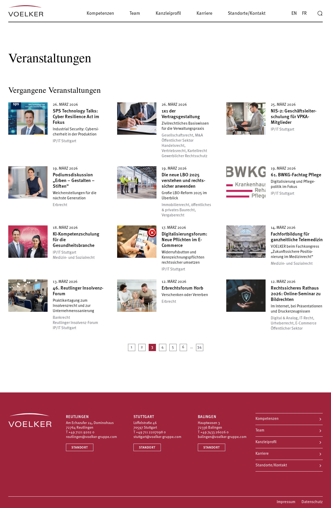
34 (199, 347)
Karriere (262, 454)
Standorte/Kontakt (271, 465)
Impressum (286, 502)
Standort (79, 447)
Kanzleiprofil (265, 442)
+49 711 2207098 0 (151, 432)
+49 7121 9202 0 (81, 432)
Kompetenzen (267, 419)
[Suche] (320, 13)
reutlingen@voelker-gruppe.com (91, 437)
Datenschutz (312, 502)
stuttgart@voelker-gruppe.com (157, 437)
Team (259, 431)
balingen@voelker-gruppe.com (222, 437)
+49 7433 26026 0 (214, 432)
